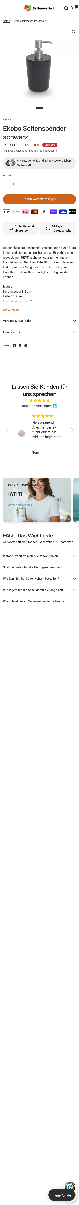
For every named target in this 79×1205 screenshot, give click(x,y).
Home (6, 21)
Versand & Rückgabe (17, 321)
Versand (20, 150)
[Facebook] (14, 345)
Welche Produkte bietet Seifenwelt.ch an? (31, 556)
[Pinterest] (20, 345)
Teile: (6, 345)
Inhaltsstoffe (11, 332)
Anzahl (7, 175)
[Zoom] (73, 32)
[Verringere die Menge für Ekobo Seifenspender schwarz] (6, 183)
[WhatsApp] (25, 345)
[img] (39, 400)
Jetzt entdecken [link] (19, 505)
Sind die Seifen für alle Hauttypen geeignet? (32, 567)
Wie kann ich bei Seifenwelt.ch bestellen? (31, 578)
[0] (73, 8)
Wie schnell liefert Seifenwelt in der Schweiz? (33, 601)
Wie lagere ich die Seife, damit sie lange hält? (33, 590)
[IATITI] (37, 500)
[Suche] (66, 8)
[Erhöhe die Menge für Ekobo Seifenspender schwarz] (20, 183)
